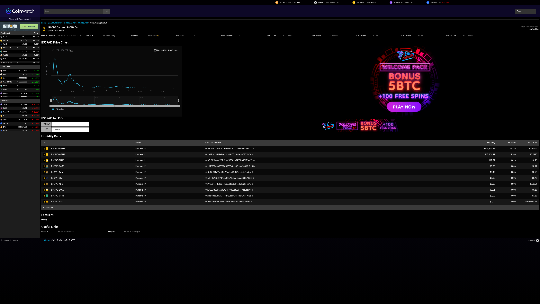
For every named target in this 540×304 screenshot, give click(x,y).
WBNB (5, 40)
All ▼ (36, 33)
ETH (4, 59)
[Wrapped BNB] (1, 41)
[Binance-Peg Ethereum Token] (1, 59)
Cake (61, 172)
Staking (44, 220)
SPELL (5, 120)
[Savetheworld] (1, 86)
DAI (4, 116)
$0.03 (492, 184)
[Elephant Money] (1, 48)
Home (43, 23)
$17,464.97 (490, 154)
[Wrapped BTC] (1, 56)
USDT (61, 196)
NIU (60, 202)
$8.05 (492, 166)
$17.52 (492, 160)
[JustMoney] (1, 79)
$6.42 (492, 172)
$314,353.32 (489, 148)
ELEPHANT (7, 48)
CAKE (5, 51)
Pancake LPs (140, 148)
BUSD (61, 160)
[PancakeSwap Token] (1, 52)
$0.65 (492, 178)
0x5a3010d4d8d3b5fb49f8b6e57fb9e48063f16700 (68, 23)
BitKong (46, 240)
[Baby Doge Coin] (1, 63)
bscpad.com (108, 35)
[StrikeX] (1, 105)
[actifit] (1, 71)
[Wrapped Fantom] (1, 124)
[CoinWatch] (20, 13)
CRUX (5, 93)
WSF (5, 90)
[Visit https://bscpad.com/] (114, 36)
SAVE (5, 86)
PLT (4, 74)
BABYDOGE (7, 62)
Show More (48, 207)
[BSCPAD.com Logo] (44, 31)
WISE (5, 44)
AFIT (5, 71)
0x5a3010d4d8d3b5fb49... (68, 35)
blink (61, 178)
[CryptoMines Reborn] (1, 94)
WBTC (5, 55)
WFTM (5, 123)
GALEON (6, 112)
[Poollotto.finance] (1, 75)
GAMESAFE (7, 82)
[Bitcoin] (1, 128)
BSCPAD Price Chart (54, 42)
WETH (5, 37)
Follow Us (531, 241)
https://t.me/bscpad (132, 232)
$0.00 (492, 196)
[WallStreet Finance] (1, 90)
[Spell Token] (1, 120)
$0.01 (492, 190)
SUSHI (5, 108)
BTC (4, 127)
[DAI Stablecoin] (1, 116)
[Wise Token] (1, 45)
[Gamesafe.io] (1, 82)
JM (4, 78)
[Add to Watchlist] (523, 27)
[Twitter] (537, 241)
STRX (5, 104)
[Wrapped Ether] (1, 37)
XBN (61, 184)
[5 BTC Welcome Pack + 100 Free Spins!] (405, 116)
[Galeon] (1, 112)
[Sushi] (1, 109)
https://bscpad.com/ (66, 232)
